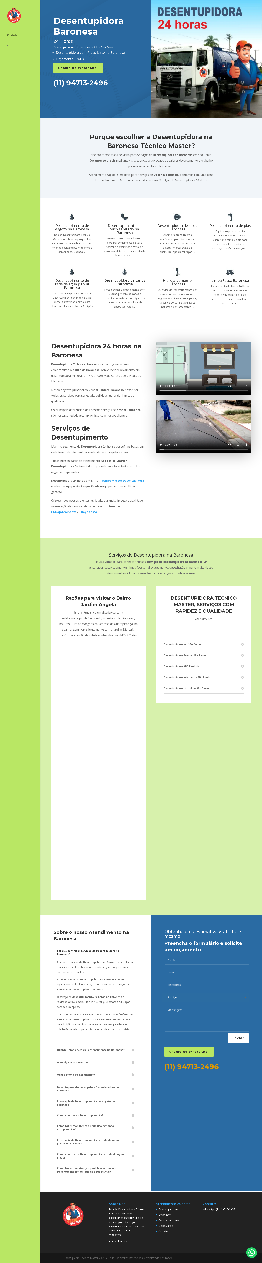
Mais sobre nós (118, 1241)
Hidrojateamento (63, 512)
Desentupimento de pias (230, 225)
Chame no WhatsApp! (78, 68)
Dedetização (165, 1225)
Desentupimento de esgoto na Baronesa (72, 227)
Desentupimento (168, 1209)
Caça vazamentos (168, 1220)
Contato (12, 35)
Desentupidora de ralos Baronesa (177, 227)
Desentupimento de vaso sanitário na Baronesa (125, 229)
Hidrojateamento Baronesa (177, 282)
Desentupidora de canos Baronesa (124, 282)
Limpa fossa (88, 512)
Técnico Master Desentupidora (122, 481)
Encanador (164, 1214)
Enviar (238, 1038)
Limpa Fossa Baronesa (230, 280)
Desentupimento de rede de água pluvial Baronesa (72, 284)
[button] (251, 1252)
